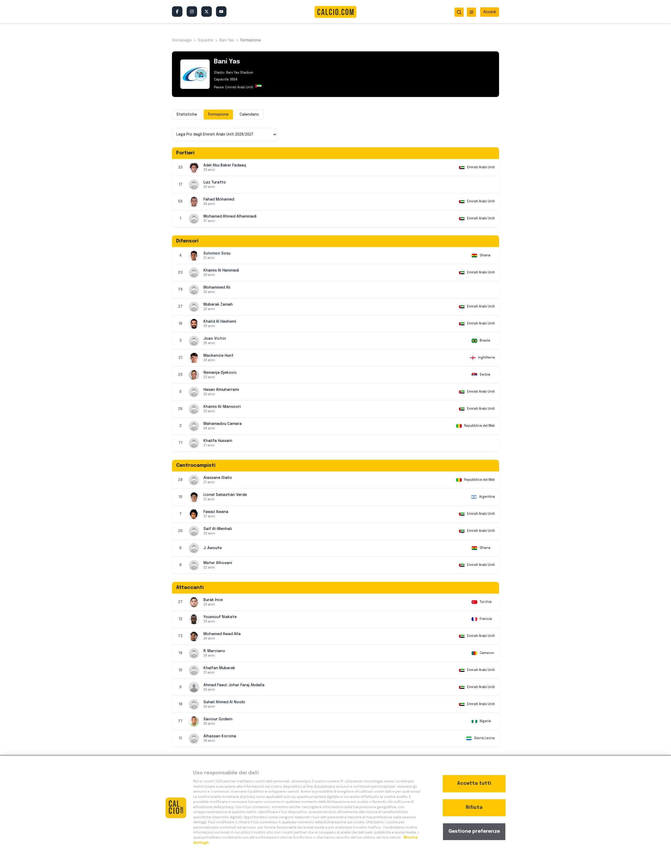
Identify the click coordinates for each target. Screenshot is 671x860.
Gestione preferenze (474, 831)
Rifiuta (474, 807)
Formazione (218, 114)
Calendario (249, 114)
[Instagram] (192, 11)
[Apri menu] (471, 12)
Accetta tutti (474, 783)
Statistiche (186, 114)
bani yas (226, 40)
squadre (205, 40)
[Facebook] (177, 11)
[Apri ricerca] (459, 12)
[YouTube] (221, 11)
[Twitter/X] (206, 11)
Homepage (182, 40)
